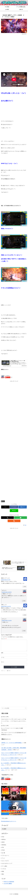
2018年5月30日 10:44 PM (6, 606)
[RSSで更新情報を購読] (14, 521)
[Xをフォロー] (7, 517)
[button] (25, 708)
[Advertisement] (14, 50)
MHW (3, 501)
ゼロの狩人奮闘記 (8, 883)
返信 (25, 586)
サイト (2, 662)
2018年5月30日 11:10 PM (6, 620)
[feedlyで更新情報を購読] (20, 517)
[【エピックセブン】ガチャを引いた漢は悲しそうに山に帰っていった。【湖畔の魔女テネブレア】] (14, 793)
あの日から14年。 (5, 725)
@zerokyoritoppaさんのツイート (8, 821)
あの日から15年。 (5, 716)
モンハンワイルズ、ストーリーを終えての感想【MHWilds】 (12, 729)
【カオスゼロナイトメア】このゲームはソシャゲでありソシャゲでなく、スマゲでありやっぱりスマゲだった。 (13, 721)
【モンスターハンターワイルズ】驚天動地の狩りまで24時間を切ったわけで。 (13, 733)
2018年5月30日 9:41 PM (5, 579)
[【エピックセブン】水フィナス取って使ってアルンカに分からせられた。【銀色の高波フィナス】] (14, 807)
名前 (2, 652)
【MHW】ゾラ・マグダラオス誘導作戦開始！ (11, 742)
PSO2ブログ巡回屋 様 (9, 881)
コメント (4, 638)
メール (2, 657)
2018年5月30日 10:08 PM (6, 592)
